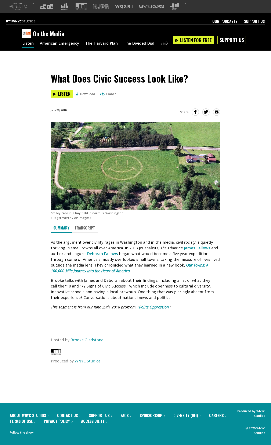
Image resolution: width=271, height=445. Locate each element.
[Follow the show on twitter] (48, 431)
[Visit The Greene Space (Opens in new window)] (174, 6)
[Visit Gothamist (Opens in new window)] (64, 6)
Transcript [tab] (85, 228)
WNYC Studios (88, 360)
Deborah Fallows (102, 253)
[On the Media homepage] (27, 34)
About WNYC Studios (28, 415)
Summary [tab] (61, 228)
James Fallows (197, 247)
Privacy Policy (57, 421)
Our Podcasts (224, 21)
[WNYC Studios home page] (26, 21)
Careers (216, 415)
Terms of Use (21, 421)
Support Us (254, 21)
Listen (28, 44)
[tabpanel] (135, 274)
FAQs (125, 415)
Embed (111, 94)
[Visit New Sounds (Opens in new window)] (151, 6)
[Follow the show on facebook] (39, 431)
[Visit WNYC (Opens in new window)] (46, 6)
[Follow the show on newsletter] (56, 431)
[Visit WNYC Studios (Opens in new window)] (81, 6)
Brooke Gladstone (87, 339)
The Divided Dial (139, 44)
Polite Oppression (154, 307)
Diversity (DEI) (185, 415)
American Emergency (59, 44)
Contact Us (67, 415)
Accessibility (93, 421)
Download (87, 94)
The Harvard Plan (101, 44)
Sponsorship (151, 415)
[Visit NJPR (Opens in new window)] (101, 6)
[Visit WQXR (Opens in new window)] (124, 7)
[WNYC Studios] (56, 353)
